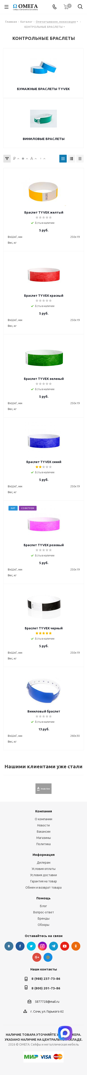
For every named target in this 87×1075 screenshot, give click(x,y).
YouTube (64, 946)
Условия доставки (43, 875)
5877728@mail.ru (47, 1001)
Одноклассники (75, 946)
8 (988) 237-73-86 (45, 978)
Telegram (53, 946)
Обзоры (43, 925)
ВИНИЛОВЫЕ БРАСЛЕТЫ (43, 139)
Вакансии (43, 831)
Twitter (31, 946)
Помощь (43, 898)
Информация (44, 855)
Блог (43, 906)
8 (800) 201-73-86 (45, 988)
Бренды (44, 918)
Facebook (20, 946)
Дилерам (43, 862)
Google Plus (36, 957)
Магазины (43, 838)
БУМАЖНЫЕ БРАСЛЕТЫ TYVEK (43, 89)
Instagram (42, 946)
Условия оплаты (44, 869)
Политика (43, 844)
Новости (43, 825)
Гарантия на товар (43, 881)
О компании (43, 819)
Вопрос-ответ (43, 912)
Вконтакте (8, 946)
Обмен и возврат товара (43, 887)
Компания (43, 811)
